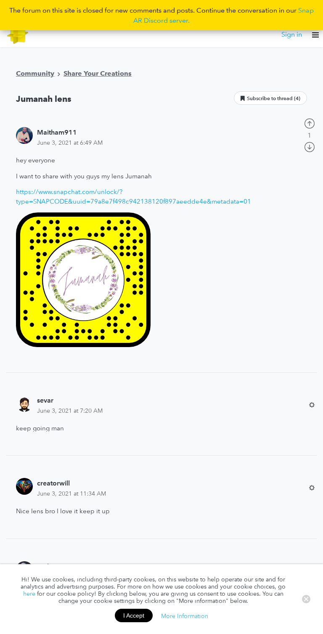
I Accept (133, 615)
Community (35, 73)
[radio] (309, 122)
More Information (184, 615)
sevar (45, 400)
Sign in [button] (291, 34)
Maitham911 (57, 132)
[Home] (17, 34)
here (29, 593)
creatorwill (53, 483)
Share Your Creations (98, 73)
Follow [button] (270, 98)
